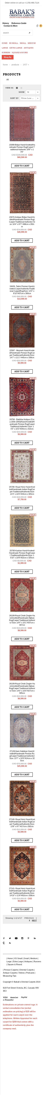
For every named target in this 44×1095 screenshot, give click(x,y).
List (21, 88)
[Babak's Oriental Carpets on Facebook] (4, 938)
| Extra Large (17, 962)
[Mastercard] (14, 997)
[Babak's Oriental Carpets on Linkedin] (35, 938)
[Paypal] (24, 997)
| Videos (21, 973)
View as (9, 88)
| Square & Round (14, 964)
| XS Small (17, 958)
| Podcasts (29, 973)
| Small (26, 958)
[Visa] (5, 997)
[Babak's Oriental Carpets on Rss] (10, 943)
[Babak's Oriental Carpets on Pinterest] (28, 938)
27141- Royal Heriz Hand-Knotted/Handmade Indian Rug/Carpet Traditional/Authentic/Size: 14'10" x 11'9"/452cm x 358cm (22, 891)
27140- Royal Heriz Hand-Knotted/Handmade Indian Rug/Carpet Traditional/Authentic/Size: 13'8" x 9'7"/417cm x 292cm (22, 822)
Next (34, 920)
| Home (9, 958)
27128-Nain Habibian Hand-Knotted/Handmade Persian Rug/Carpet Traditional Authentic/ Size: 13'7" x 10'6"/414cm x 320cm (22, 756)
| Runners (37, 962)
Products (15, 65)
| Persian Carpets (10, 970)
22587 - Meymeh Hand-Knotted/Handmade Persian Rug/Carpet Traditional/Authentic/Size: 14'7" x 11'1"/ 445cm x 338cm (22, 354)
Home (5, 65)
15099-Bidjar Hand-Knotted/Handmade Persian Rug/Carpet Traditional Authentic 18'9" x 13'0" (22, 148)
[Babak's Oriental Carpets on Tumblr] (4, 943)
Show (22, 92)
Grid (17, 88)
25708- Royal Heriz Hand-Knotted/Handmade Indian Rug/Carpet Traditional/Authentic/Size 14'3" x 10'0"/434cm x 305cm (22, 490)
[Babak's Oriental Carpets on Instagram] (22, 938)
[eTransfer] (8, 1000)
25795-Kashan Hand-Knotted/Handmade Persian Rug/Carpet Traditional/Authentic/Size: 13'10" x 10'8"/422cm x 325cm (22, 554)
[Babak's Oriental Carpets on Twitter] (10, 938)
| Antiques (27, 962)
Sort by (14, 98)
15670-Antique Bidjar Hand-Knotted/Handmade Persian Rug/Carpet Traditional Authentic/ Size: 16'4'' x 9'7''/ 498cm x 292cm (22, 222)
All (7, 80)
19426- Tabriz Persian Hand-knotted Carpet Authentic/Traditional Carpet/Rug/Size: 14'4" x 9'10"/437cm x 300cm (22, 289)
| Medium (33, 958)
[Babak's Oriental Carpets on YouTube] (16, 938)
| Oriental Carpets (26, 970)
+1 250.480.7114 (32, 3)
